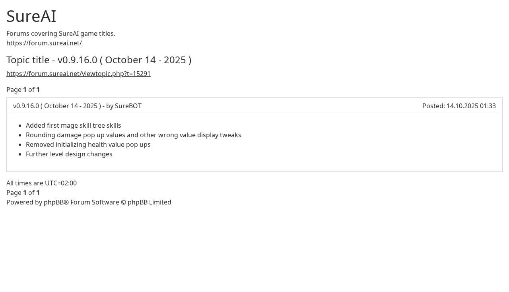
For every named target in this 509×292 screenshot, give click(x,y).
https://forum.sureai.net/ (44, 43)
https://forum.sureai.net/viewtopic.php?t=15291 (78, 73)
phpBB (54, 202)
